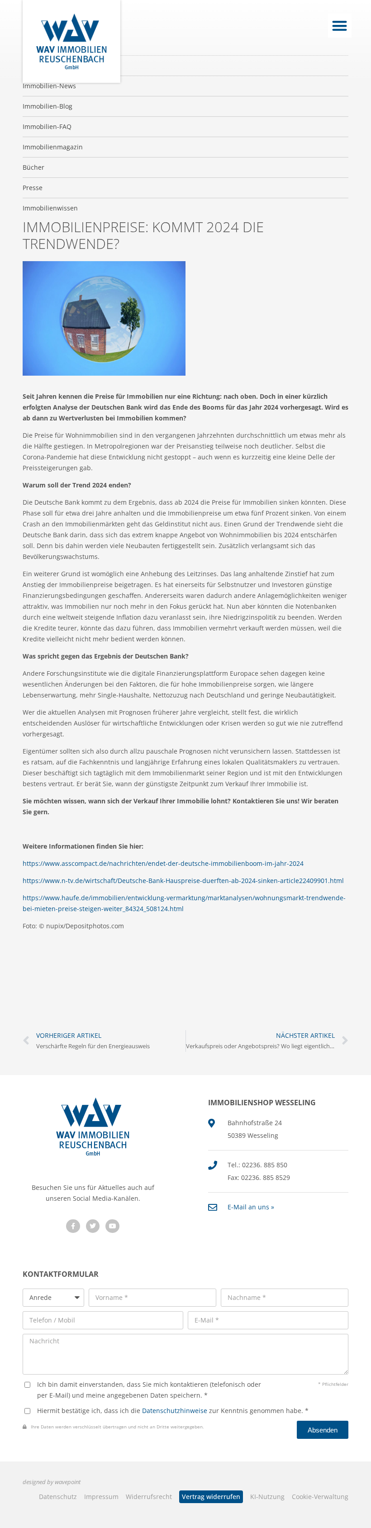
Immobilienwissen (50, 208)
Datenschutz (58, 1496)
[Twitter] (93, 1226)
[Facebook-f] (73, 1226)
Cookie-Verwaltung (320, 1496)
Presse (33, 187)
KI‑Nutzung (267, 1496)
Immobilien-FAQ (47, 126)
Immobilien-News (49, 85)
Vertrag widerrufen (211, 1496)
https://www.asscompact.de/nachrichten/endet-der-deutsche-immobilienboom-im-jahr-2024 (163, 863)
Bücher (33, 167)
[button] (340, 26)
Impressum (101, 1496)
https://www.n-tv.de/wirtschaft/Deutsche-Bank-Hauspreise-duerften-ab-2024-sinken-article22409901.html (183, 880)
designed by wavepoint (52, 1482)
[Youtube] (112, 1226)
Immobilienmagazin (53, 147)
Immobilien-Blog (47, 106)
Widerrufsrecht (149, 1496)
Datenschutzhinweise (174, 1410)
